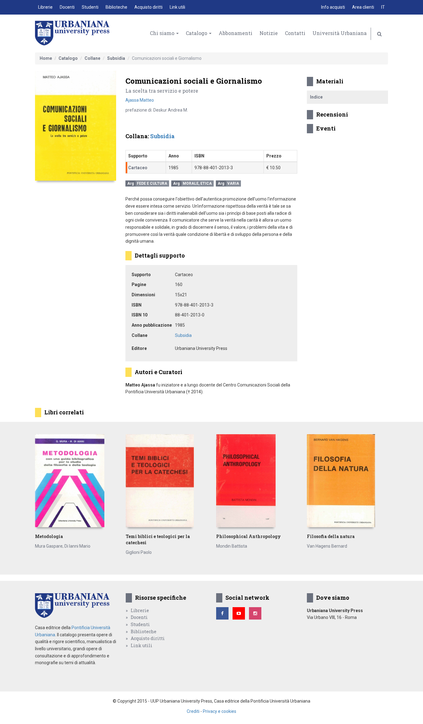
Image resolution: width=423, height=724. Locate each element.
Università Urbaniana (339, 33)
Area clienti (363, 7)
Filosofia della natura (331, 536)
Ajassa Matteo (139, 100)
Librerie (45, 7)
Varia (233, 183)
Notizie (268, 33)
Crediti (193, 711)
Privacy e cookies (219, 711)
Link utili (177, 7)
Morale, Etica (197, 183)
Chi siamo (163, 33)
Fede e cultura (152, 183)
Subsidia (116, 58)
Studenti (90, 7)
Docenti (67, 7)
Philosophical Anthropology (248, 536)
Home (46, 58)
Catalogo (197, 33)
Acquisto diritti (148, 7)
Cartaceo (137, 167)
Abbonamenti (235, 33)
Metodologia (49, 536)
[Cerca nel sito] (379, 34)
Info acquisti (333, 7)
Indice (316, 97)
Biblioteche (116, 7)
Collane (92, 58)
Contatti (295, 33)
